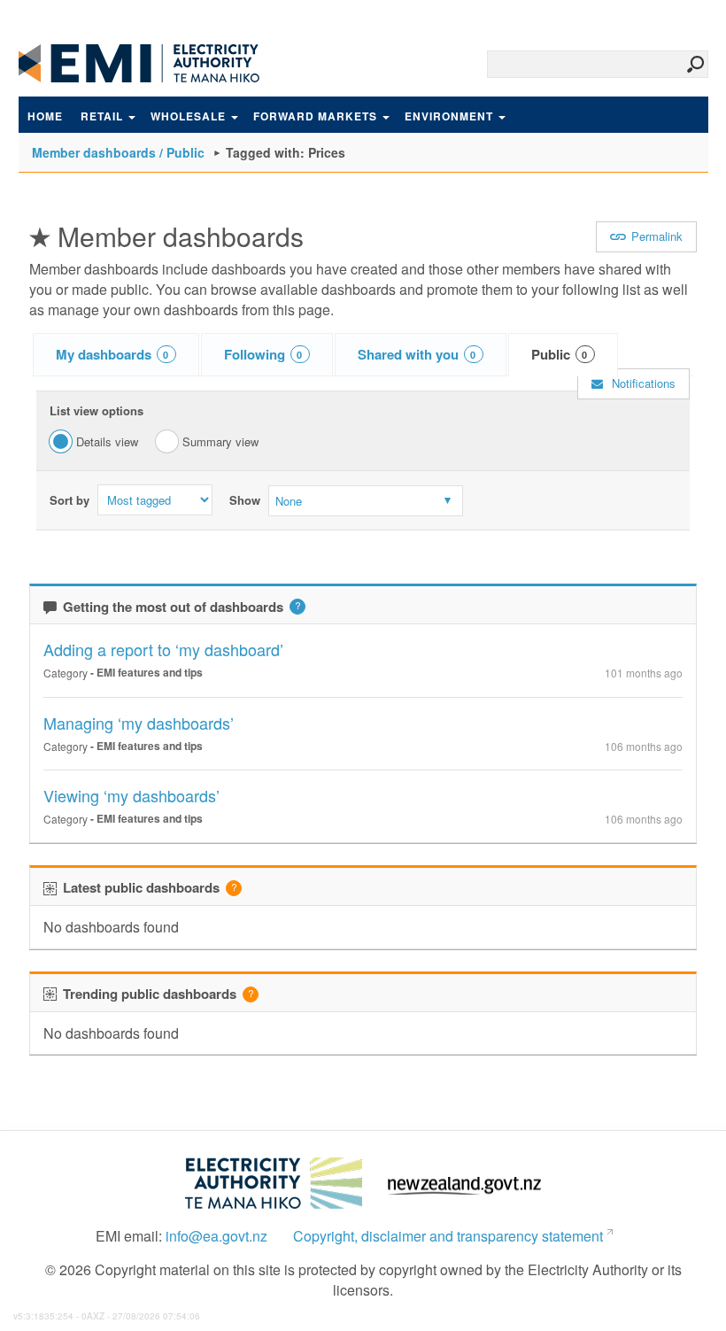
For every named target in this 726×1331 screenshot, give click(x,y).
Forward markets (315, 116)
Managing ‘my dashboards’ (138, 722)
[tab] (116, 354)
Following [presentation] (263, 354)
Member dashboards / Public (118, 152)
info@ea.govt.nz (216, 1236)
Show (244, 500)
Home (45, 116)
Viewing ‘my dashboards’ (131, 795)
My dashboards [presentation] (112, 354)
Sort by (69, 500)
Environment (449, 116)
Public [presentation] (559, 354)
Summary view (220, 441)
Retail (102, 116)
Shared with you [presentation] (417, 354)
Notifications (642, 383)
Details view (107, 441)
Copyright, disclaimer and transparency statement (448, 1236)
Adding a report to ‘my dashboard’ (163, 649)
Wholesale (188, 116)
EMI (151, 63)
